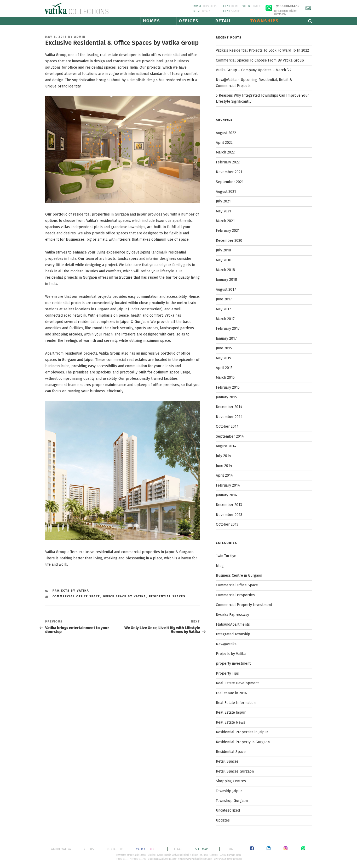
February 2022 (228, 162)
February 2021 (228, 230)
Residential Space (231, 752)
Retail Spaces (227, 761)
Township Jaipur (229, 791)
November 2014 (229, 417)
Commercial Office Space (237, 585)
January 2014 (226, 495)
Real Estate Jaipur (231, 712)
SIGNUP (230, 11)
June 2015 (224, 348)
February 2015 (228, 387)
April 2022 (224, 142)
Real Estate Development (237, 683)
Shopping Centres (231, 781)
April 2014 (224, 475)
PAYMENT (202, 11)
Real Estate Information (236, 703)
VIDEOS (89, 849)
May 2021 (223, 211)
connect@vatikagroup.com (163, 859)
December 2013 (229, 505)
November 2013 (229, 515)
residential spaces (167, 596)
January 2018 (226, 279)
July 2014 (223, 456)
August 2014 (226, 446)
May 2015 (223, 358)
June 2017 (224, 299)
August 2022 (226, 133)
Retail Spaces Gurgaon (235, 771)
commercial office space (76, 596)
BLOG (229, 849)
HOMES (151, 21)
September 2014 (230, 436)
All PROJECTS (204, 6)
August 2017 (226, 289)
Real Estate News (230, 722)
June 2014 (224, 466)
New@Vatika (226, 644)
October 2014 (227, 426)
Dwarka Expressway (232, 615)
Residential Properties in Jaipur (242, 732)
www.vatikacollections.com (199, 859)
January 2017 (226, 338)
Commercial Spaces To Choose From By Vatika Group (260, 60)
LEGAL (178, 849)
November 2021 (229, 172)
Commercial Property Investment (244, 605)
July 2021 (223, 201)
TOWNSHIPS (264, 21)
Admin (79, 36)
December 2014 (229, 407)
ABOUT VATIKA (61, 849)
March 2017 (225, 319)
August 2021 (226, 191)
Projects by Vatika (71, 590)
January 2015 (226, 397)
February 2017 (228, 328)
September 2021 (230, 182)
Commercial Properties (235, 595)
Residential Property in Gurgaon (243, 742)
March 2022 (225, 152)
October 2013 (227, 524)
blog (220, 566)
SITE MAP (202, 849)
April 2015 (224, 368)
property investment (233, 663)
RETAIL (223, 21)
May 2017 (223, 309)
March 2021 (225, 221)
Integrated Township (233, 634)
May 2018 (223, 260)
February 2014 (228, 485)
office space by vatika (124, 596)
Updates (223, 820)
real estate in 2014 (231, 693)
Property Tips (227, 673)
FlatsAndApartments (233, 624)
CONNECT (252, 6)
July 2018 (223, 250)
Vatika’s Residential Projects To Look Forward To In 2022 (262, 50)
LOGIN (230, 6)
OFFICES (189, 21)
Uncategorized (228, 810)
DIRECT (146, 849)
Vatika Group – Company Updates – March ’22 (253, 70)
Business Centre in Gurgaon (239, 575)
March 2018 (225, 270)
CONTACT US (115, 849)
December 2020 (229, 240)
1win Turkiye (226, 556)
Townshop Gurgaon (232, 800)
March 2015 (225, 377)
